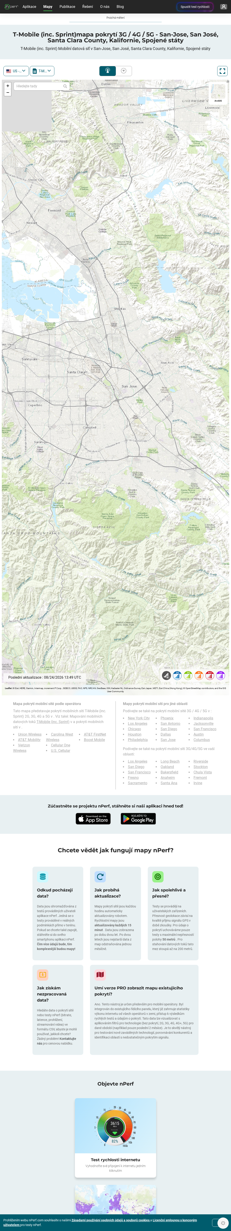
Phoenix (167, 718)
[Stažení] (93, 819)
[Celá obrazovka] (222, 71)
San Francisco (205, 729)
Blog (120, 7)
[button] (7, 85)
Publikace (67, 7)
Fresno (133, 777)
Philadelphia (138, 740)
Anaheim (168, 777)
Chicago (134, 729)
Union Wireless (30, 734)
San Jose (168, 740)
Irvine (198, 783)
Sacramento (137, 783)
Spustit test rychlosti (195, 7)
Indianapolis (203, 718)
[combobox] (16, 71)
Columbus (202, 740)
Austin (199, 734)
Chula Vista (203, 772)
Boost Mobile (94, 740)
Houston (134, 734)
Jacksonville (203, 723)
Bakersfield (169, 772)
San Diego (169, 729)
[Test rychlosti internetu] (115, 1126)
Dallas (166, 734)
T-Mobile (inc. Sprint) (53, 722)
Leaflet (8, 688)
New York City (139, 718)
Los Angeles (137, 723)
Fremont (200, 777)
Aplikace (29, 7)
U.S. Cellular (60, 750)
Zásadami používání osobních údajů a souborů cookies (111, 1220)
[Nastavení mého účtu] (223, 7)
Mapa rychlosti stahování (122, 71)
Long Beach (170, 761)
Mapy (47, 7)
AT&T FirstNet (95, 734)
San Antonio (170, 723)
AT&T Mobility (29, 740)
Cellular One (60, 745)
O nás (104, 7)
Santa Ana (169, 783)
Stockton (201, 767)
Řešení (87, 7)
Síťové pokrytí (107, 71)
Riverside (201, 761)
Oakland (167, 767)
